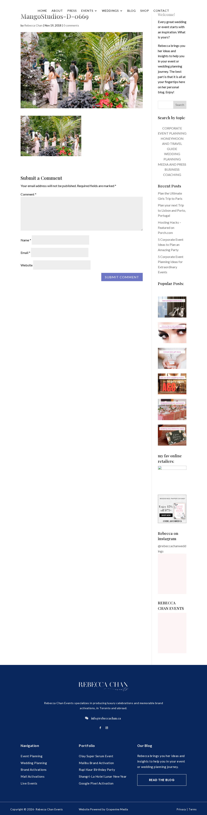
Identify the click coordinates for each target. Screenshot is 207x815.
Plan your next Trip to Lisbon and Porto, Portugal (172, 210)
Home (42, 10)
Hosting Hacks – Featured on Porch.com (169, 227)
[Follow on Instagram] (106, 727)
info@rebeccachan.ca (106, 718)
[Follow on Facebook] (100, 727)
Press (72, 10)
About (57, 10)
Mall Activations (32, 776)
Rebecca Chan (33, 25)
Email (25, 252)
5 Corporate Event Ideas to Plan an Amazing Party (170, 245)
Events (87, 10)
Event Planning (31, 756)
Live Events (29, 783)
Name (26, 240)
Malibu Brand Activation (96, 763)
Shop (144, 10)
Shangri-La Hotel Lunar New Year (103, 776)
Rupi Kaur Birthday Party (97, 769)
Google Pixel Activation (96, 783)
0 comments (71, 25)
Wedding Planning (34, 763)
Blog (131, 10)
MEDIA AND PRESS (172, 164)
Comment (28, 194)
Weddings (110, 10)
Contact (161, 10)
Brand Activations (34, 769)
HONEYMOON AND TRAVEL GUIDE (172, 144)
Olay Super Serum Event (96, 756)
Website (27, 265)
